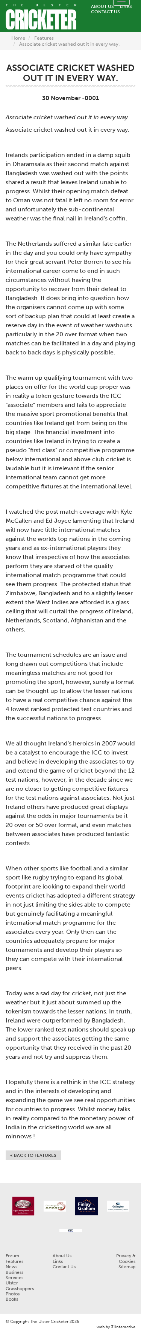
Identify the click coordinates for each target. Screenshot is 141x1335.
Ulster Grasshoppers (20, 1285)
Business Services (14, 1275)
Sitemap (126, 1266)
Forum (12, 1255)
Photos (13, 1294)
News (11, 1266)
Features (44, 38)
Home (18, 38)
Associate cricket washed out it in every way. (69, 44)
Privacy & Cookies (125, 1258)
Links (126, 6)
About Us (102, 6)
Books (12, 1299)
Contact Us (105, 11)
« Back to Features (33, 1155)
